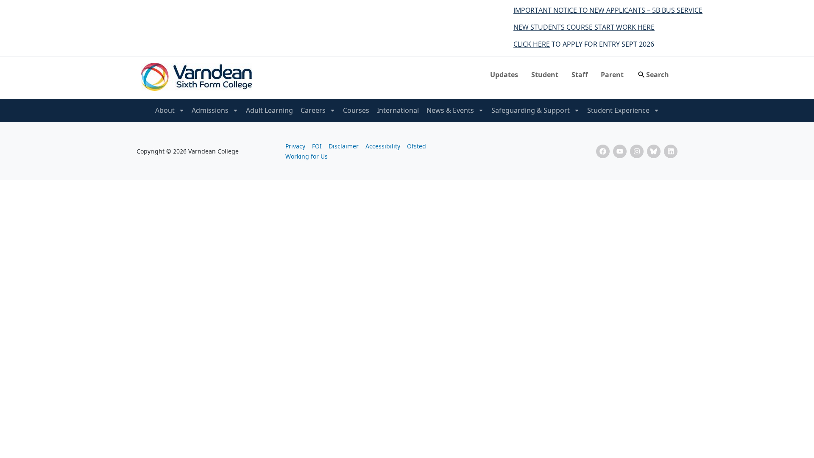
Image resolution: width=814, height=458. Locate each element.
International (398, 110)
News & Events (450, 110)
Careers (313, 110)
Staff (579, 74)
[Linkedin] (670, 151)
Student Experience (618, 110)
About (165, 110)
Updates (504, 74)
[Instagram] (637, 151)
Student (544, 74)
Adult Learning (269, 110)
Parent (612, 74)
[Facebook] (603, 151)
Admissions (210, 110)
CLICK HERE (524, 44)
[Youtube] (620, 151)
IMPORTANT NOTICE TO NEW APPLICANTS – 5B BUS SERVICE (600, 10)
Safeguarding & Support (530, 110)
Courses (356, 110)
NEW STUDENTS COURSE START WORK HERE (576, 27)
